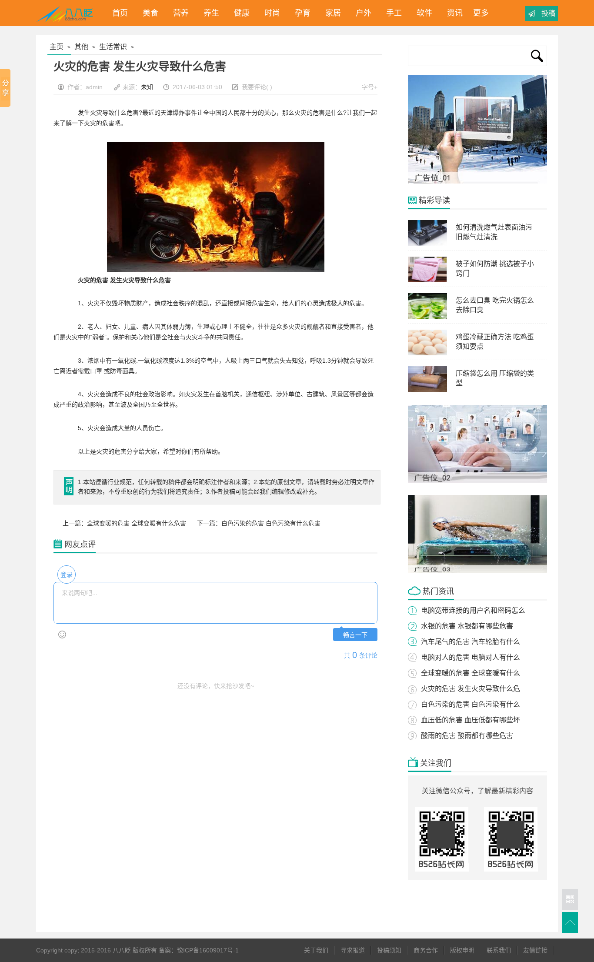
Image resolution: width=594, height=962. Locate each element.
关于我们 (316, 950)
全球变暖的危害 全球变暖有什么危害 (136, 523)
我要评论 (254, 87)
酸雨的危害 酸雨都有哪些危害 (467, 735)
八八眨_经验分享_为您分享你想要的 (66, 13)
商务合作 (426, 950)
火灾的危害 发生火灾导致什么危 (470, 688)
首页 (118, 13)
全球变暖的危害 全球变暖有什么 (470, 673)
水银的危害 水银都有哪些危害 (467, 626)
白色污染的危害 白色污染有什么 (470, 704)
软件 (422, 13)
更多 (481, 13)
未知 (147, 87)
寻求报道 (352, 950)
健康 (240, 13)
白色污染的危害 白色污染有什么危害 (270, 523)
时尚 (270, 13)
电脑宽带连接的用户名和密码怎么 (473, 610)
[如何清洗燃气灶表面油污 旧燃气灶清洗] (427, 244)
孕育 (300, 13)
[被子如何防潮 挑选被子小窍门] (427, 280)
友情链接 (535, 950)
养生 (209, 13)
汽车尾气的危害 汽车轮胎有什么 (470, 641)
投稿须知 (389, 950)
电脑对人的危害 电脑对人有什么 (470, 657)
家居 (331, 13)
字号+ (369, 87)
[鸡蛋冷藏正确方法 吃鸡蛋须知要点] (427, 354)
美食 (148, 13)
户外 (361, 13)
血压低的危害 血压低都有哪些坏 (470, 720)
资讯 (453, 13)
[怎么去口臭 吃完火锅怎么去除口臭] (427, 317)
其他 (81, 46)
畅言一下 (355, 635)
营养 (179, 13)
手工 (392, 13)
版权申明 (462, 950)
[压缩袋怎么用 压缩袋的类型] (427, 390)
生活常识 (113, 46)
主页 (56, 46)
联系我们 (499, 950)
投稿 (548, 13)
